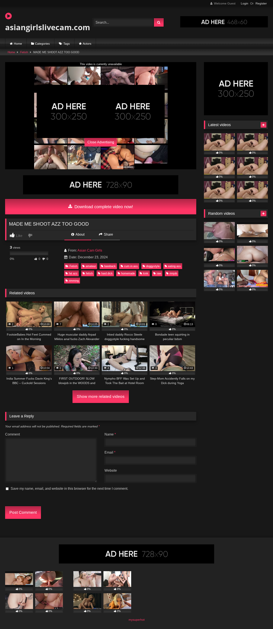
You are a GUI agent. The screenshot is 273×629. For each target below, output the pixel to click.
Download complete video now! (103, 206)
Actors (87, 43)
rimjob (173, 273)
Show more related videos (101, 396)
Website (111, 470)
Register (261, 3)
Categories (42, 43)
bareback (110, 266)
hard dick (107, 273)
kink (145, 273)
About (79, 234)
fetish (89, 273)
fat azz (73, 273)
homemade (128, 273)
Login (244, 3)
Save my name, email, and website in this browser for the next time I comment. (69, 488)
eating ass (174, 266)
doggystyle (153, 266)
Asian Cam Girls (89, 250)
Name (110, 434)
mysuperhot (137, 619)
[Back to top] (259, 616)
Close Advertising (100, 142)
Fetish (24, 52)
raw (159, 273)
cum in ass (131, 266)
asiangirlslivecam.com (47, 27)
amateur (91, 266)
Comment (12, 434)
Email (110, 452)
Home (18, 43)
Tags (66, 43)
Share (108, 234)
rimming (74, 280)
